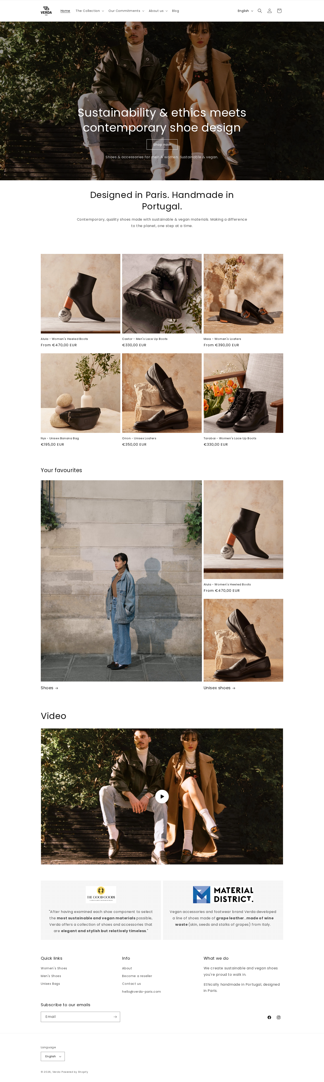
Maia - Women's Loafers (222, 339)
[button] (89, 10)
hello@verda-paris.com (141, 991)
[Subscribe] (115, 1017)
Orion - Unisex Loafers (139, 438)
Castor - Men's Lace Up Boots (145, 339)
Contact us (131, 983)
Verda (56, 1072)
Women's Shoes (54, 968)
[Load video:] (162, 796)
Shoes (47, 687)
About (127, 968)
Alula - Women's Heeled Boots (64, 339)
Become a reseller (137, 976)
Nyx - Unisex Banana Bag (60, 438)
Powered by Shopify (74, 1072)
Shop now (162, 144)
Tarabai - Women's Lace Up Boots (230, 438)
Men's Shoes (51, 976)
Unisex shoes (217, 687)
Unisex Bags (50, 983)
